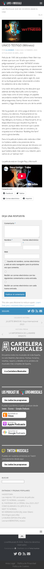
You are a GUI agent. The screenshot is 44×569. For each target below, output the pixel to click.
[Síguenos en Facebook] (32, 311)
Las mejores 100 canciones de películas (18, 497)
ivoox (4, 408)
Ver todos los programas (15, 400)
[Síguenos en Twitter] (29, 311)
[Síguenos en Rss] (36, 311)
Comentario (10, 223)
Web (6, 252)
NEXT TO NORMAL (9, 509)
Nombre (8, 240)
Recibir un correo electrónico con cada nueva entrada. (20, 287)
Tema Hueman (34, 548)
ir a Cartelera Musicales (15, 371)
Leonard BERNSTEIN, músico (13, 520)
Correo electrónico (30, 241)
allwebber (9, 50)
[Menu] (41, 3)
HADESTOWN (7, 494)
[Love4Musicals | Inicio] (15, 3)
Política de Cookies (21, 566)
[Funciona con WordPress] (15, 548)
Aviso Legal (10, 563)
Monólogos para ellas (10, 515)
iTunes (11, 408)
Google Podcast (22, 408)
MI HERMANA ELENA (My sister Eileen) (17, 512)
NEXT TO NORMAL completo (13, 500)
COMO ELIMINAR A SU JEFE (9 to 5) (16, 506)
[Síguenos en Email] (40, 311)
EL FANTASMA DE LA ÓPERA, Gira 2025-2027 (20, 503)
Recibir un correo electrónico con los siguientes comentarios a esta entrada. (20, 276)
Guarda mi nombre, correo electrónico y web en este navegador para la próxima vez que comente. (21, 264)
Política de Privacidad (26, 563)
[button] (22, 31)
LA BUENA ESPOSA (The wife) (14, 518)
